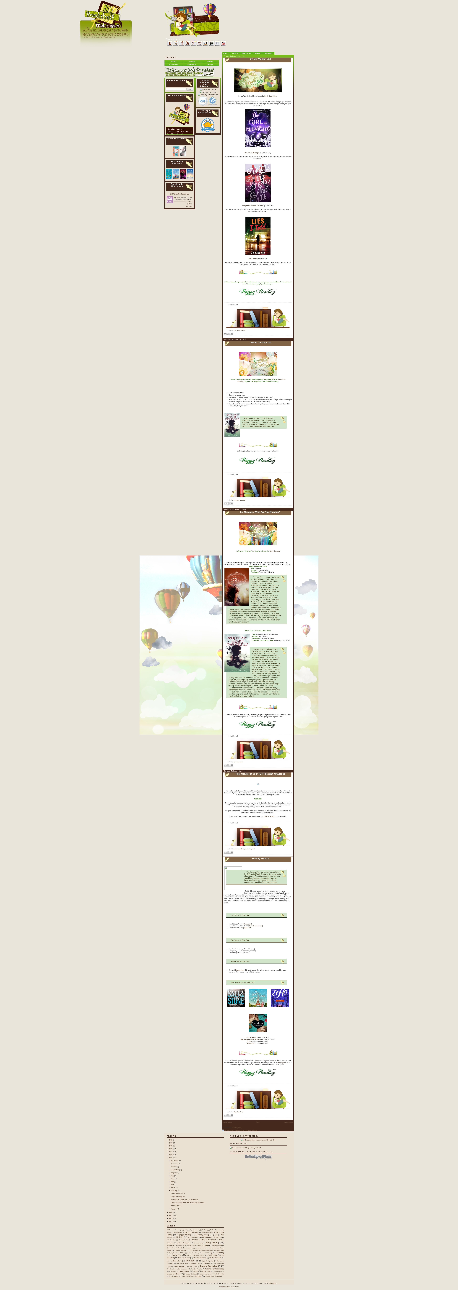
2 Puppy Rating (177, 1232)
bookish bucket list (205, 1274)
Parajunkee (239, 970)
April (172, 1185)
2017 (170, 1152)
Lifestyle (210, 64)
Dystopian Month (219, 1250)
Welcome (173, 1271)
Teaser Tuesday (240, 500)
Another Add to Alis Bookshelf (204, 1240)
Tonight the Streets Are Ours (252, 206)
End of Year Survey (193, 1253)
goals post (251, 849)
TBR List (247, 928)
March (173, 1188)
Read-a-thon (177, 1261)
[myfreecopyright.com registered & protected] (258, 1140)
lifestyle (218, 1276)
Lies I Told (252, 258)
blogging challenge (190, 1274)
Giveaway (247, 924)
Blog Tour (211, 1242)
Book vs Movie (217, 1245)
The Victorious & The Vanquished (177, 1269)
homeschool (210, 1276)
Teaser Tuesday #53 (260, 342)
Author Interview (183, 1243)
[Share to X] (229, 334)
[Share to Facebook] (232, 334)
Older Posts (288, 1123)
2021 (170, 1140)
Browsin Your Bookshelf (174, 1248)
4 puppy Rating (184, 1235)
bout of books (218, 1274)
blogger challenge (173, 1274)
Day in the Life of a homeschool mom (201, 1250)
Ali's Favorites (173, 64)
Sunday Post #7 (260, 858)
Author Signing (198, 1243)
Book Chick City (270, 96)
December (174, 1161)
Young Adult (184, 1271)
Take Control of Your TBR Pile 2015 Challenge (260, 773)
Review (190, 1260)
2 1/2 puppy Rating (208, 1230)
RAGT (168, 1261)
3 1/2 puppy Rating (191, 1232)
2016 (170, 1155)
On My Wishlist (239, 330)
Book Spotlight (203, 1245)
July (172, 1176)
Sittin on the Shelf (182, 1263)
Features (192, 61)
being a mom (218, 1271)
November (174, 1164)
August (173, 1173)
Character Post (213, 1248)
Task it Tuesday (193, 1266)
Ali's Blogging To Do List (212, 1237)
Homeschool (191, 64)
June (172, 1179)
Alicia (176, 197)
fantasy (198, 1276)
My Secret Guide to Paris (251, 1039)
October (174, 1167)
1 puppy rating (195, 1230)
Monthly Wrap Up (199, 1258)
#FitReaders (170, 1230)
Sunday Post (239, 1112)
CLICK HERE (269, 816)
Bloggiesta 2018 (181, 1245)
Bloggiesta (170, 1245)
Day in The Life (180, 1250)
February (174, 1191)
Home (258, 1122)
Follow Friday (207, 1253)
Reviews (210, 61)
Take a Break (180, 1266)
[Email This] (225, 334)
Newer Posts (227, 1123)
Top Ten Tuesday (196, 1269)
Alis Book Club (183, 1240)
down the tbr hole (187, 1276)
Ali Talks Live (193, 1237)
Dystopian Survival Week (177, 1253)
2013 (170, 1215)
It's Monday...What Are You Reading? (260, 512)
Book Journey (274, 551)
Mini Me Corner (184, 1258)
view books (189, 206)
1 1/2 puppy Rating (182, 1230)
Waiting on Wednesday (214, 1269)
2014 (170, 1212)
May (172, 1182)
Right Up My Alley (208, 1261)
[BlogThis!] (227, 334)
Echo (249, 1041)
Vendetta (250, 1043)
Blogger (272, 1283)
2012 (170, 1218)
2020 (170, 1143)
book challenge (240, 849)
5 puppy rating (202, 1235)
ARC (216, 1235)
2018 (170, 1149)
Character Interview (201, 1248)
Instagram (282, 1063)
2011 (170, 1221)
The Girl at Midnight (251, 153)
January (174, 1209)
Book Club (191, 1245)
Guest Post (177, 1255)
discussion (174, 1276)
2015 (170, 1158)
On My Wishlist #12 (260, 59)
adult (195, 1271)
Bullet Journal (189, 1248)
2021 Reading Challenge (179, 193)
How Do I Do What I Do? (195, 1255)
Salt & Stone (251, 1037)
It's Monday (238, 762)
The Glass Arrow (255, 926)
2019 (170, 1146)
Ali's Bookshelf (224, 1286)
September (175, 1170)
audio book (206, 1271)
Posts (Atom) (237, 1127)
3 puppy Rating (207, 1232)
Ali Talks (173, 61)
